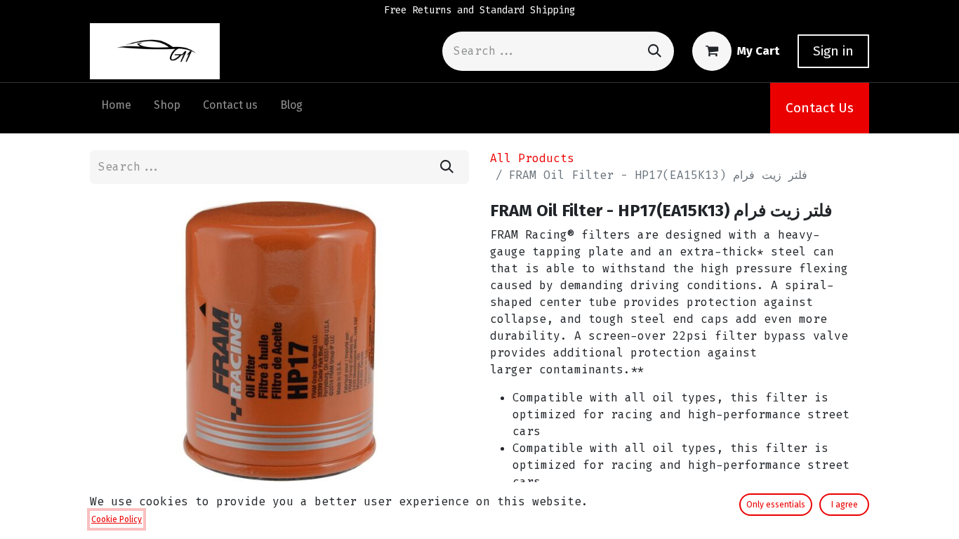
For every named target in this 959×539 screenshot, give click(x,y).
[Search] (654, 51)
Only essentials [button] (775, 505)
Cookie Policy (116, 519)
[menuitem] (116, 108)
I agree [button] (844, 505)
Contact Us (820, 108)
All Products (532, 158)
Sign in (833, 51)
